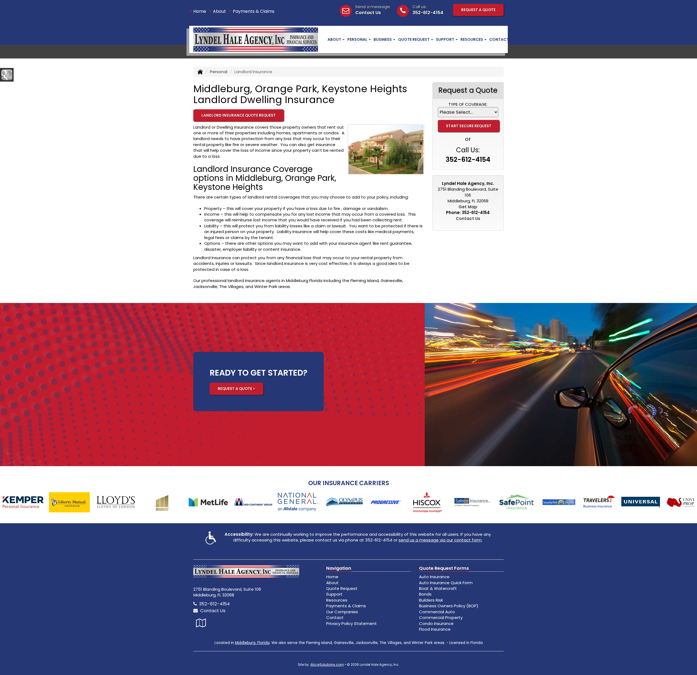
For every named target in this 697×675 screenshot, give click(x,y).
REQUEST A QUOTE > (236, 388)
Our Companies (342, 612)
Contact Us (368, 13)
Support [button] (445, 39)
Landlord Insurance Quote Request (238, 115)
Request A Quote (478, 10)
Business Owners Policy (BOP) (448, 606)
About (219, 11)
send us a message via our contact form (440, 540)
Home (199, 11)
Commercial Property (441, 617)
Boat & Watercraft (438, 588)
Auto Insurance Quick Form (446, 583)
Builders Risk (431, 600)
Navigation (338, 568)
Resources (336, 600)
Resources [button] (472, 39)
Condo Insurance (436, 623)
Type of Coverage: (467, 104)
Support (334, 594)
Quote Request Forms (444, 568)
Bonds (425, 594)
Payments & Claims (253, 11)
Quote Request (341, 588)
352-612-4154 (428, 13)
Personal (218, 72)
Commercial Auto (437, 612)
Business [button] (383, 39)
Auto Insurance (434, 577)
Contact (499, 39)
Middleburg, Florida (252, 642)
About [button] (335, 39)
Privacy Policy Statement (351, 623)
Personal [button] (357, 39)
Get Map (467, 207)
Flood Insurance (435, 629)
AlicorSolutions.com (327, 664)
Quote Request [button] (414, 39)
